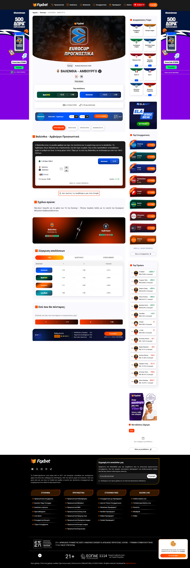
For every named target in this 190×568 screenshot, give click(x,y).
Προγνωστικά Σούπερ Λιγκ (76, 511)
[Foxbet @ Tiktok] (51, 469)
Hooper (141, 322)
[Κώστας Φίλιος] (136, 356)
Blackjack (136, 511)
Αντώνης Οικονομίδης (144, 338)
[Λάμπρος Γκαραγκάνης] (136, 365)
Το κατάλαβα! (173, 555)
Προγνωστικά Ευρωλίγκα (76, 529)
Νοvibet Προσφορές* (107, 511)
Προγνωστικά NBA (73, 507)
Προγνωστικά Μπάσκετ (75, 503)
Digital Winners (131, 563)
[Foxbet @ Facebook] (32, 469)
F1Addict (141, 272)
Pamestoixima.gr (141, 179)
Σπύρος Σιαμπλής (144, 288)
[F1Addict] (136, 273)
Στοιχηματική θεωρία (42, 520)
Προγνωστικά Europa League (77, 524)
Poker (135, 516)
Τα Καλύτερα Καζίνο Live (142, 503)
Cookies (182, 551)
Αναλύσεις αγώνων (41, 507)
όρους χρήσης (115, 481)
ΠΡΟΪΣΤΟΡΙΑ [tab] (84, 128)
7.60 (84, 270)
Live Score (38, 516)
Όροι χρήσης (35, 563)
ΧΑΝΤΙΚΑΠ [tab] (79, 258)
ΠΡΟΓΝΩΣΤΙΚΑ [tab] (59, 128)
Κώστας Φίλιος (143, 355)
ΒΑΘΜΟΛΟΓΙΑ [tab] (98, 128)
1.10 (63, 270)
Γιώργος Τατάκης (144, 280)
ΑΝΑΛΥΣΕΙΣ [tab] (72, 128)
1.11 (63, 285)
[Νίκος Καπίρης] (136, 381)
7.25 (84, 278)
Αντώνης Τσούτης (144, 372)
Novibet (139, 156)
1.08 (63, 293)
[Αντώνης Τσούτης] (136, 373)
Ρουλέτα (136, 507)
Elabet (139, 167)
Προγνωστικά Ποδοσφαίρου (77, 499)
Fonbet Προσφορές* (107, 520)
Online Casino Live (139, 499)
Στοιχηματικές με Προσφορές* (111, 499)
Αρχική (35, 12)
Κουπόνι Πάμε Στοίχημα (42, 503)
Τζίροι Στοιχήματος (41, 524)
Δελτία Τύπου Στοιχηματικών (110, 503)
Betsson (139, 239)
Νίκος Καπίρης (143, 380)
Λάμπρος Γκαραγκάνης (144, 363)
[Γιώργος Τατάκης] (136, 281)
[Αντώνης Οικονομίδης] (136, 340)
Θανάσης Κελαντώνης (144, 305)
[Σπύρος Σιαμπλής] (136, 290)
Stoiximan (140, 144)
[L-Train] (136, 331)
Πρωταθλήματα (39, 511)
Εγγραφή (153, 5)
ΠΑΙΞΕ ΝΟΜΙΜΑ (101, 116)
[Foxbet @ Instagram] (41, 469)
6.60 (84, 285)
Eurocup (43, 12)
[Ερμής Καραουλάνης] (136, 348)
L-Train (141, 330)
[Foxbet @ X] (37, 469)
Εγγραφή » (113, 334)
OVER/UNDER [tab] (108, 258)
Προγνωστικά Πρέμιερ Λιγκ (77, 516)
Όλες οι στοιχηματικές (142, 254)
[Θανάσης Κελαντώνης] (136, 306)
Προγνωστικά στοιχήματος (43, 499)
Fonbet (139, 191)
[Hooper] (136, 323)
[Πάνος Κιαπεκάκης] (136, 298)
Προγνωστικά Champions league (78, 520)
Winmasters (140, 215)
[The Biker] (136, 315)
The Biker (142, 313)
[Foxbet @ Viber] (46, 469)
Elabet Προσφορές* (107, 516)
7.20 (84, 293)
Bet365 (139, 203)
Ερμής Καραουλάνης (144, 347)
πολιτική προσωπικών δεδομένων (135, 481)
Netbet (139, 227)
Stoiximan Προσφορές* (108, 507)
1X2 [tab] (49, 258)
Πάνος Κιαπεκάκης (144, 297)
